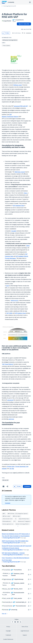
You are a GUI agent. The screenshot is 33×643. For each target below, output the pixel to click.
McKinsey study (17, 85)
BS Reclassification (7, 521)
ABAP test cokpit (16, 516)
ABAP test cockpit (6, 516)
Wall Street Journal (20, 172)
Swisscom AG (14, 300)
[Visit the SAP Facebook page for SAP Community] (12, 622)
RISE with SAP (24, 106)
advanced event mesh (7, 518)
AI (15, 518)
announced (17, 106)
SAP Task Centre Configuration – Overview (13, 553)
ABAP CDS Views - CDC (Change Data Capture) (17, 513)
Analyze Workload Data (24, 518)
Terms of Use (25, 626)
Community (11, 2)
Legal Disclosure (25, 630)
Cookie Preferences (8, 639)
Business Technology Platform (22, 524)
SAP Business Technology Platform (10, 40)
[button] (3, 33)
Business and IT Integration (24, 521)
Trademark (8, 635)
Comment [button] (27, 486)
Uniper (27, 245)
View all (4, 613)
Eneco (25, 193)
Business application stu (8, 524)
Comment (7, 503)
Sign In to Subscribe (23, 24)
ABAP (4, 513)
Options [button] (17, 27)
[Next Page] (18, 526)
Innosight (13, 231)
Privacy (8, 626)
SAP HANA (9, 313)
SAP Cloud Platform (7, 364)
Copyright (8, 630)
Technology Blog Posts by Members (13, 549)
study (7, 285)
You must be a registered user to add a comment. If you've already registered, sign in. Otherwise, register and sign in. (15, 498)
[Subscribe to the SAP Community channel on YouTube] (17, 622)
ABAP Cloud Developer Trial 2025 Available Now (15, 541)
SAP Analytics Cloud (20, 313)
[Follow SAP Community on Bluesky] (15, 622)
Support (25, 635)
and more (11, 419)
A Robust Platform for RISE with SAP (14, 15)
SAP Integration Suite (18, 205)
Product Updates (6, 45)
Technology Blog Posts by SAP (9, 6)
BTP (14, 521)
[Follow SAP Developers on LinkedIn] (20, 622)
